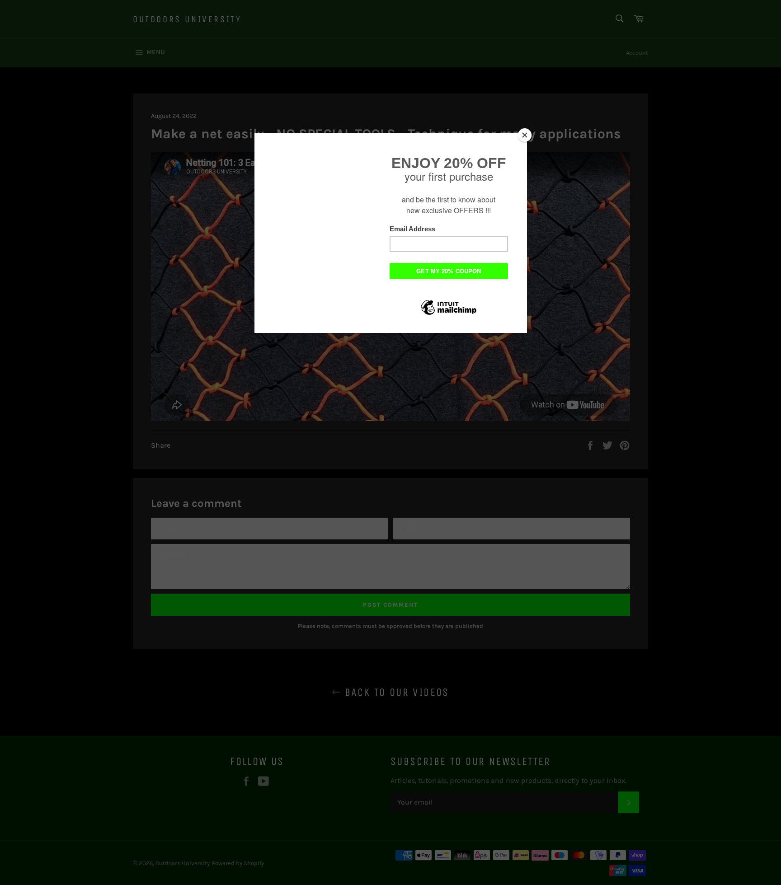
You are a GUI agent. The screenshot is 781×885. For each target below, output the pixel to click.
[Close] (525, 135)
